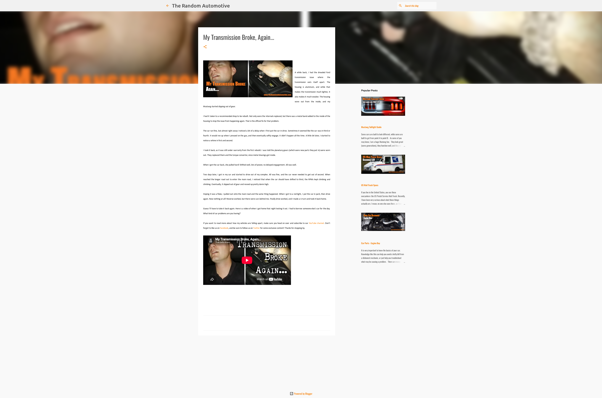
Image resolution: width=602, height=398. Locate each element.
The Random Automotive (201, 6)
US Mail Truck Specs (369, 185)
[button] (205, 47)
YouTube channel (316, 223)
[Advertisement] (266, 362)
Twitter (256, 228)
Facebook (224, 228)
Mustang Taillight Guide (371, 127)
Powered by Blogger (302, 393)
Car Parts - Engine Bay (370, 243)
